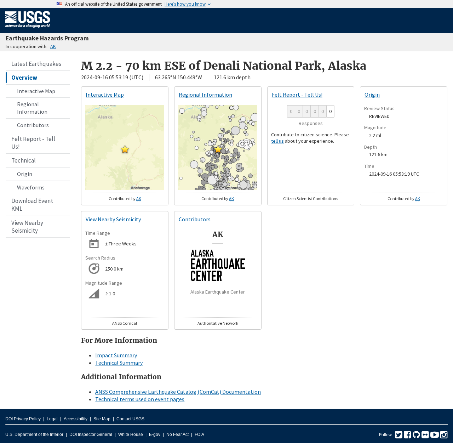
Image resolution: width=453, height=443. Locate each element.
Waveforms (31, 187)
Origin (24, 173)
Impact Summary (116, 355)
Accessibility (75, 418)
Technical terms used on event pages (139, 399)
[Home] (27, 29)
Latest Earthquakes (36, 64)
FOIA (199, 434)
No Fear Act (177, 434)
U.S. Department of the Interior (34, 434)
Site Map (101, 418)
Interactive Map (36, 91)
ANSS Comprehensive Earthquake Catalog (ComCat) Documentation (178, 391)
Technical (23, 160)
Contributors (33, 125)
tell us (277, 141)
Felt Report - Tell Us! (33, 142)
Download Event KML (32, 204)
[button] (125, 149)
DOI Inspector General (90, 434)
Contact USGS (130, 418)
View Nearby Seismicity (27, 226)
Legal (52, 418)
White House (130, 434)
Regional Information (32, 108)
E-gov (154, 434)
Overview (24, 77)
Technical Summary (119, 362)
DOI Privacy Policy (23, 418)
